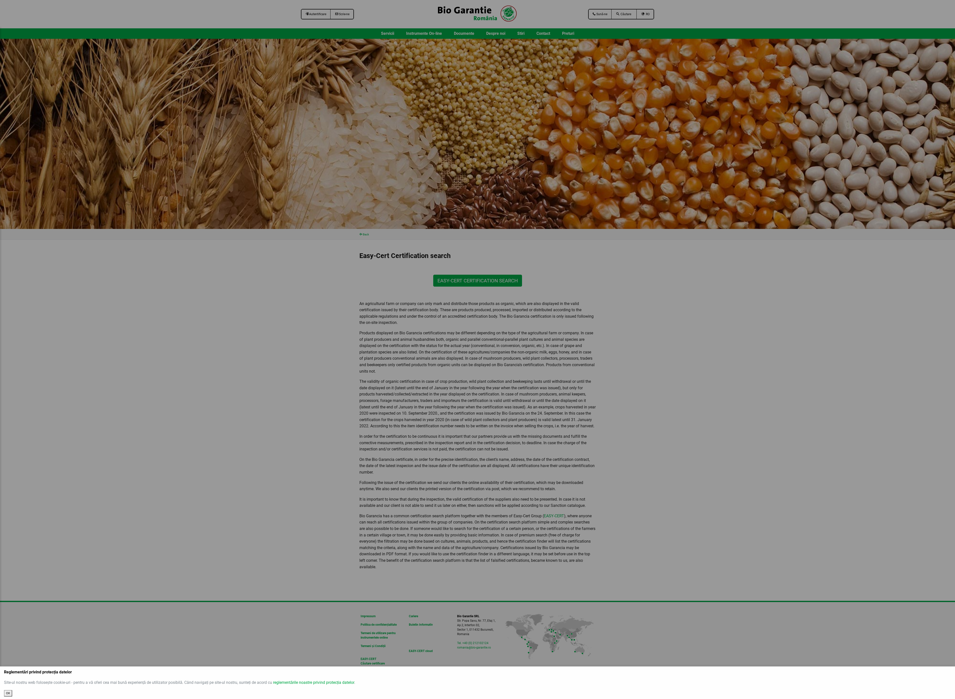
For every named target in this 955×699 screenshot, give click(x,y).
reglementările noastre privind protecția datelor (313, 682)
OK (8, 693)
